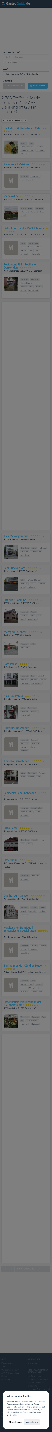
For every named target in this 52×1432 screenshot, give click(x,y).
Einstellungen (15, 1422)
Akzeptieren (32, 1422)
